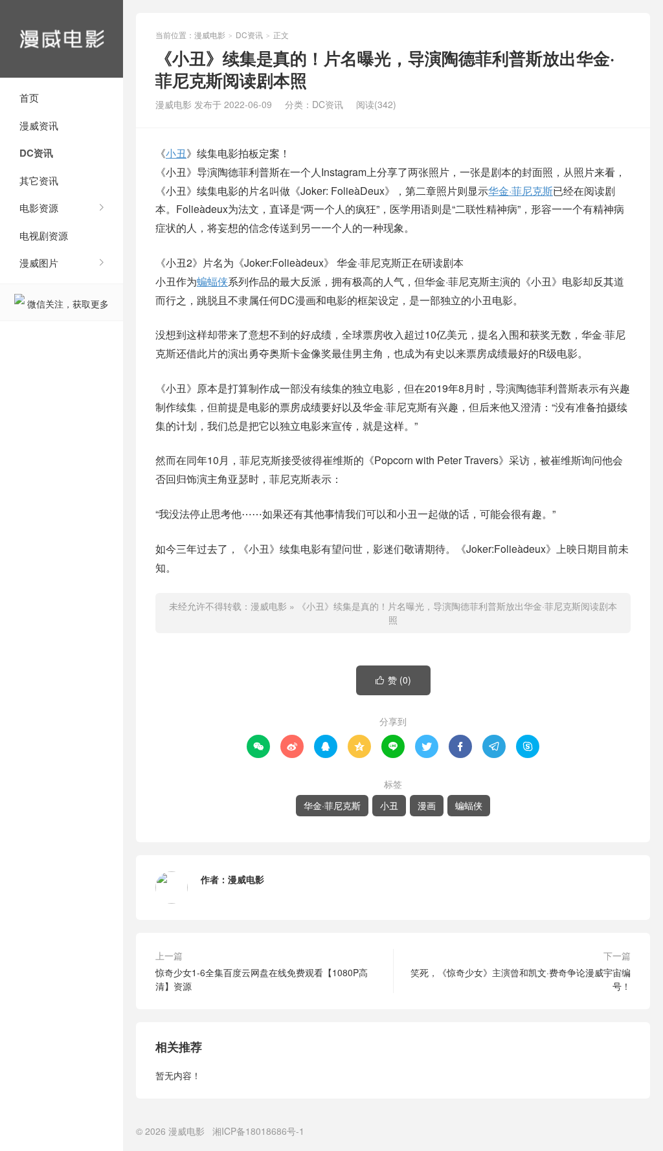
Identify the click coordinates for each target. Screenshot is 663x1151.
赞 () (393, 679)
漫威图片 (38, 262)
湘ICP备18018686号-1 (258, 1130)
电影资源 (38, 207)
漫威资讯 (38, 125)
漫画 (427, 805)
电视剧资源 (43, 235)
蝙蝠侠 (212, 281)
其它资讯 (38, 180)
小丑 (176, 153)
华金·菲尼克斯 (520, 190)
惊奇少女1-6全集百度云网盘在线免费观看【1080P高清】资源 (261, 979)
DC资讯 (36, 153)
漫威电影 (61, 39)
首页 (29, 97)
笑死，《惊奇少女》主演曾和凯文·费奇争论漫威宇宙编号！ (520, 979)
